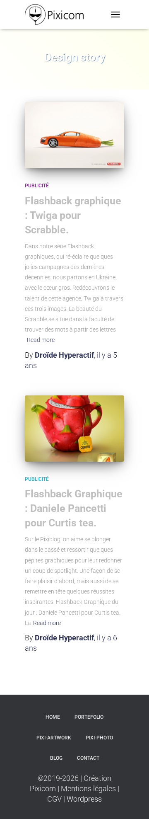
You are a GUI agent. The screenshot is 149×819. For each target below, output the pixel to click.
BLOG (56, 758)
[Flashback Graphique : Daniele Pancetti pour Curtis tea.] (74, 428)
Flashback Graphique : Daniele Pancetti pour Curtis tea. (74, 508)
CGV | (57, 799)
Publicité (37, 186)
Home (53, 717)
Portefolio (88, 717)
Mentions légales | (89, 788)
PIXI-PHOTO (99, 738)
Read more (41, 340)
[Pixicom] (58, 14)
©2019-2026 (59, 778)
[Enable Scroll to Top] (132, 802)
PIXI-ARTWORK (53, 738)
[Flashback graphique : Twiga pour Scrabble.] (74, 135)
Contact (88, 758)
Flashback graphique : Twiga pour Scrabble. (73, 215)
